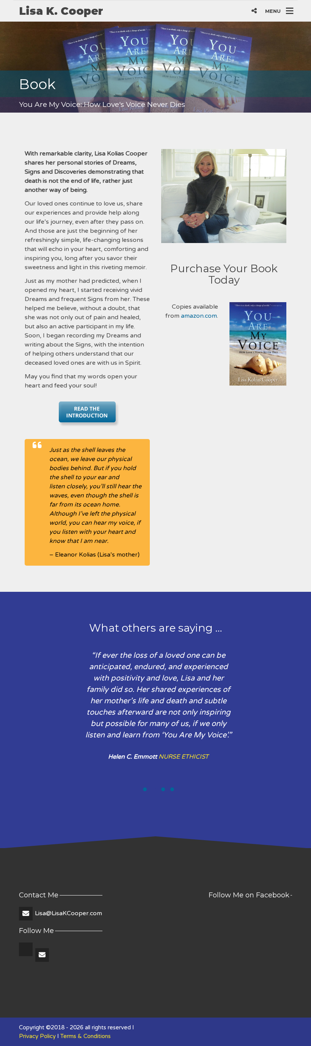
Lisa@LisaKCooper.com (68, 913)
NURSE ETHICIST (184, 757)
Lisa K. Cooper (61, 11)
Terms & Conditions (85, 1036)
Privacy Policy (37, 1036)
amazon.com (199, 316)
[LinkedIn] (26, 955)
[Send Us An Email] (42, 955)
